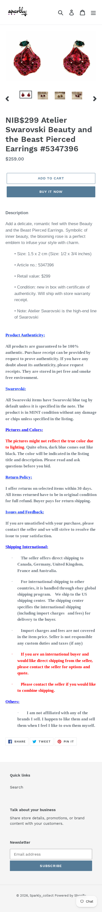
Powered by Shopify (70, 895)
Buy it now (51, 192)
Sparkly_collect (41, 895)
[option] (25, 96)
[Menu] (93, 12)
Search (16, 787)
